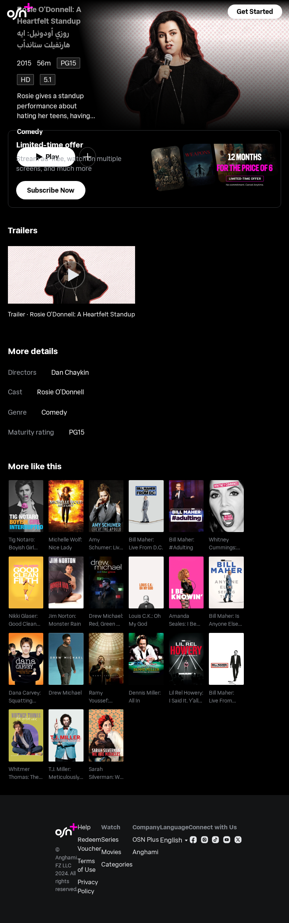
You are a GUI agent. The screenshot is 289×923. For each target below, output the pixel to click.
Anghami (145, 851)
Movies (111, 851)
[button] (255, 12)
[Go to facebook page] (193, 841)
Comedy (54, 412)
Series (110, 839)
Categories (116, 864)
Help (84, 827)
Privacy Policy (88, 886)
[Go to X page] (238, 841)
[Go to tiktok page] (215, 841)
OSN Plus (145, 839)
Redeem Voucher (89, 844)
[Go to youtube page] (226, 841)
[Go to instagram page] (204, 841)
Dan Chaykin (70, 372)
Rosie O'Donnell (60, 392)
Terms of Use (87, 865)
